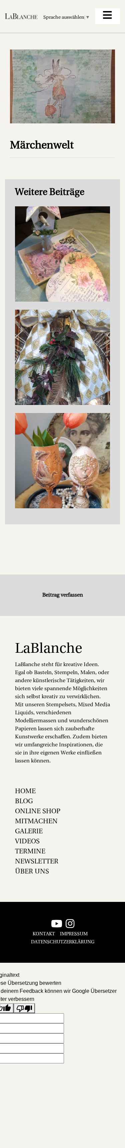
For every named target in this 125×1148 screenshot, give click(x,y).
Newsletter (36, 861)
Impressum (74, 934)
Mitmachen (36, 821)
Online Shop (37, 811)
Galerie (29, 831)
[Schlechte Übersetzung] (24, 1008)
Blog (24, 801)
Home (25, 791)
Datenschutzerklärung (62, 942)
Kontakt (44, 934)
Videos (27, 841)
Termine (30, 851)
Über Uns (32, 871)
